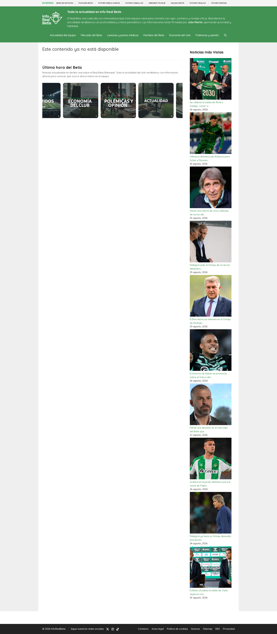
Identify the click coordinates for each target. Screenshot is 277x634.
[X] (107, 629)
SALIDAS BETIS (177, 3)
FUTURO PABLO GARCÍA (109, 3)
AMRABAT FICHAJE (157, 3)
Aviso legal (158, 628)
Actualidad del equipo (63, 35)
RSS (217, 628)
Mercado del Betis (91, 35)
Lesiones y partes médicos (122, 35)
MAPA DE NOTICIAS (64, 3)
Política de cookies (177, 628)
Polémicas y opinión (207, 35)
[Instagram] (112, 629)
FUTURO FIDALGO (198, 3)
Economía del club (180, 35)
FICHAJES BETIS (86, 3)
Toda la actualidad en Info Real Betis (94, 12)
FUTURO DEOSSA (219, 3)
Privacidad (229, 628)
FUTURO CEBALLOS (134, 3)
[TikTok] (117, 629)
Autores (195, 628)
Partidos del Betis (153, 35)
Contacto (143, 628)
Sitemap (207, 628)
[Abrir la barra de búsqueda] (225, 35)
